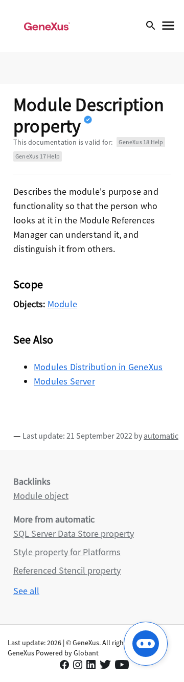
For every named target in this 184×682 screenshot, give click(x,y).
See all (26, 591)
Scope (28, 284)
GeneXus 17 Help (37, 156)
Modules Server (64, 381)
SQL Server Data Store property (73, 533)
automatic (161, 435)
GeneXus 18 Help (141, 142)
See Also (33, 339)
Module (62, 304)
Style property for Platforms (67, 552)
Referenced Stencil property (67, 570)
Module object (40, 496)
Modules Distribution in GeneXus (98, 367)
